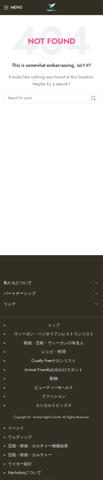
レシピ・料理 (54, 352)
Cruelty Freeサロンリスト (54, 361)
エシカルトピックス (54, 405)
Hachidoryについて (24, 472)
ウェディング (20, 437)
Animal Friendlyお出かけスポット (53, 370)
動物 (54, 378)
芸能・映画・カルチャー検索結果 (38, 446)
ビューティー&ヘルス (53, 387)
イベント (16, 428)
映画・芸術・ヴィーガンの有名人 (54, 343)
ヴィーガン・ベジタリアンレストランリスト (54, 334)
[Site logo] (51, 7)
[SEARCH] (93, 98)
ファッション (54, 396)
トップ (54, 325)
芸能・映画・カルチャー (30, 455)
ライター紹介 (20, 464)
